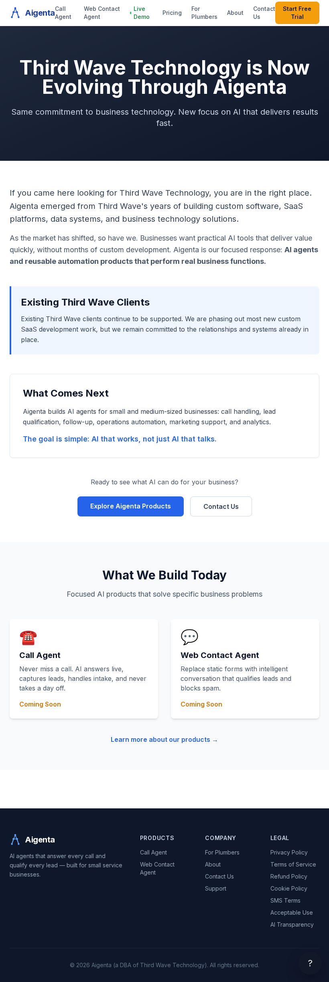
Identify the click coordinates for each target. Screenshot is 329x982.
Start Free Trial (297, 12)
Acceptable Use (291, 912)
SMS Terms (285, 900)
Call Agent (63, 12)
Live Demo (142, 12)
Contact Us (264, 12)
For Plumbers (204, 12)
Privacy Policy (289, 852)
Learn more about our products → (164, 739)
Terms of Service (293, 864)
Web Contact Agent (102, 12)
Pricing (172, 12)
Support (215, 888)
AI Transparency (292, 924)
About (235, 12)
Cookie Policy (288, 888)
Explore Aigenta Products (130, 506)
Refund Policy (288, 876)
